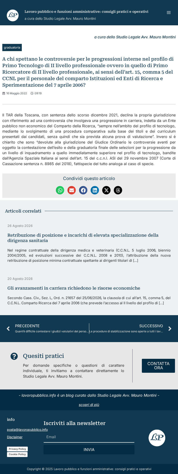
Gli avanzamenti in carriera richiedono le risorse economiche (73, 288)
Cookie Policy (17, 454)
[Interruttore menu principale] (169, 12)
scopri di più (89, 404)
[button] (60, 190)
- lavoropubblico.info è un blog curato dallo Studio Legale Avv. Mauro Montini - (89, 395)
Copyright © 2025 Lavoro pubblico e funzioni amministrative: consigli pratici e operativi (89, 469)
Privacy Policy (17, 449)
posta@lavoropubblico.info (27, 430)
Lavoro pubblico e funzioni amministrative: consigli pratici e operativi (86, 12)
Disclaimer (14, 437)
